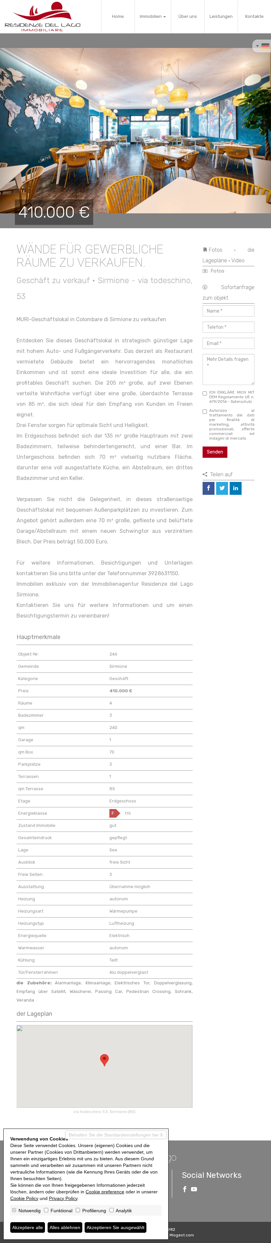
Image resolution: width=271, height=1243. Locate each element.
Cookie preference (105, 1191)
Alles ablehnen (65, 1227)
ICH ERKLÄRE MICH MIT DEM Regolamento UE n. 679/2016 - (232, 397)
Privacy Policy (63, 1198)
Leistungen (221, 16)
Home (118, 16)
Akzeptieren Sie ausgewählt (115, 1227)
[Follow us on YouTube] (194, 1190)
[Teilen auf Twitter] (222, 488)
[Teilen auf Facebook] (208, 488)
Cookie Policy (24, 1198)
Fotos (216, 271)
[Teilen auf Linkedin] (236, 488)
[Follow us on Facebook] (185, 1190)
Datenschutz (241, 402)
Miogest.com (182, 1235)
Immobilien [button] (151, 16)
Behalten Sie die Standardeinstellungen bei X (116, 1134)
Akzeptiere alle (27, 1227)
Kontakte (254, 16)
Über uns (187, 16)
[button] (13, 130)
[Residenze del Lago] (42, 16)
